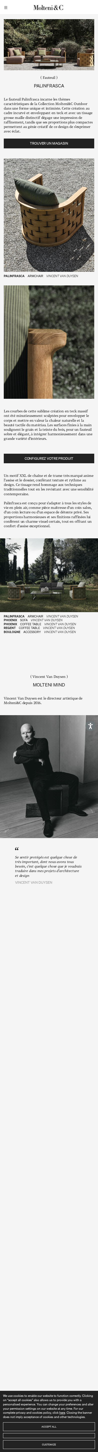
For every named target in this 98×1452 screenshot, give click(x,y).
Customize (49, 1444)
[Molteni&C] (49, 7)
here (62, 1412)
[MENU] (6, 7)
